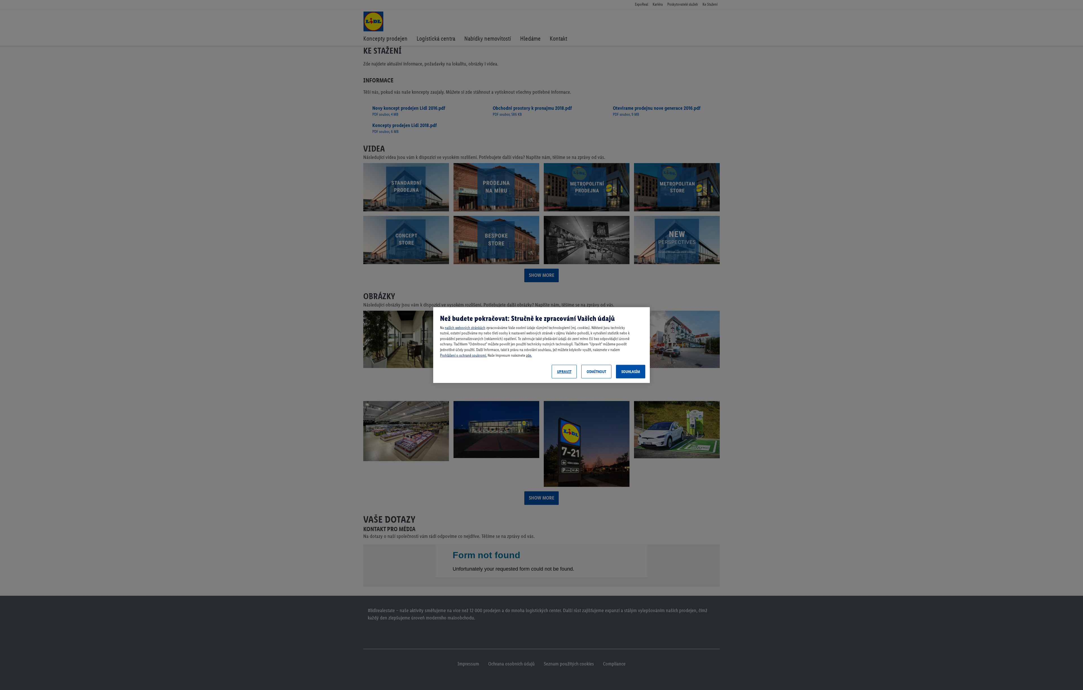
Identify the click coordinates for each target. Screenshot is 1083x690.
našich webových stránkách (465, 327)
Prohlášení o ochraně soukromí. (463, 355)
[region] (541, 345)
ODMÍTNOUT (596, 371)
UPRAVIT (564, 371)
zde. (529, 355)
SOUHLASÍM (630, 371)
